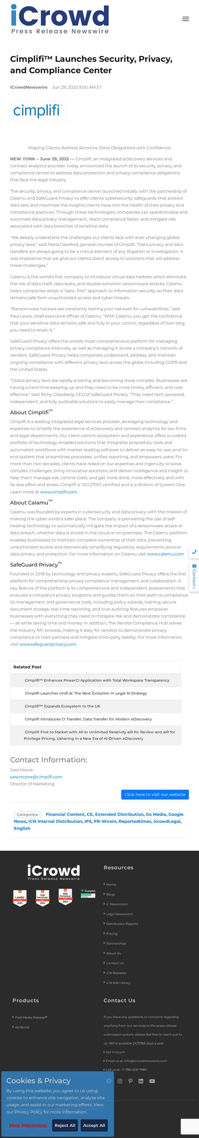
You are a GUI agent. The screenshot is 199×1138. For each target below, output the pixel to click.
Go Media (156, 814)
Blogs (110, 894)
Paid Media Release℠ (31, 1017)
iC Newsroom (117, 904)
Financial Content (65, 814)
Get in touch (115, 1052)
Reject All (65, 1125)
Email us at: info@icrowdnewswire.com (136, 1061)
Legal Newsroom (120, 914)
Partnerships (116, 943)
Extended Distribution (119, 814)
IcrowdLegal (167, 821)
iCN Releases (116, 973)
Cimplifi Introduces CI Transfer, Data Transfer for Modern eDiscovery (88, 719)
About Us (113, 953)
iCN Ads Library (118, 983)
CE (90, 814)
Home (111, 884)
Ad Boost (22, 1027)
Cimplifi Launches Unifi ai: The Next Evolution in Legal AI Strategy (86, 693)
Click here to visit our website (155, 794)
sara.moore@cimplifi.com (36, 776)
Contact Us (115, 963)
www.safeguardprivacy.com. (48, 644)
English (22, 828)
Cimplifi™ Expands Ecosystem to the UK (62, 706)
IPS (87, 821)
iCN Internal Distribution (55, 821)
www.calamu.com (165, 554)
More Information (28, 1125)
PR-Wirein (105, 821)
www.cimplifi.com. (59, 491)
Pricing (112, 934)
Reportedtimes (135, 821)
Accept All (94, 1125)
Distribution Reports (122, 924)
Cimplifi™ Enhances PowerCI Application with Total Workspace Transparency (97, 680)
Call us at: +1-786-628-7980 (126, 1070)
